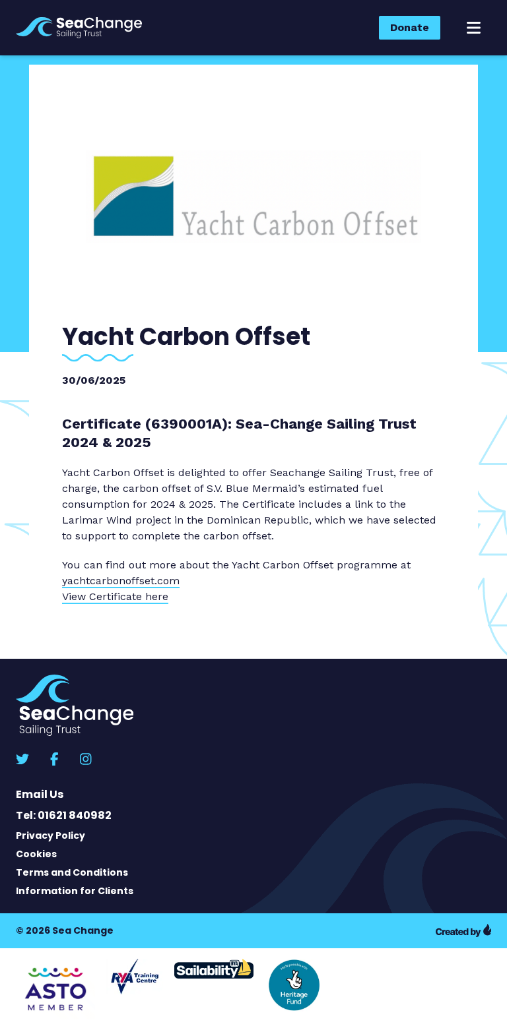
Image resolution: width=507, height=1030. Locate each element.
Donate (409, 27)
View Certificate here (115, 596)
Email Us (39, 794)
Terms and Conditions (72, 872)
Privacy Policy (50, 835)
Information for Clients (74, 890)
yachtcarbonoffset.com (121, 580)
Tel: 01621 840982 (64, 815)
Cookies (36, 854)
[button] (474, 28)
